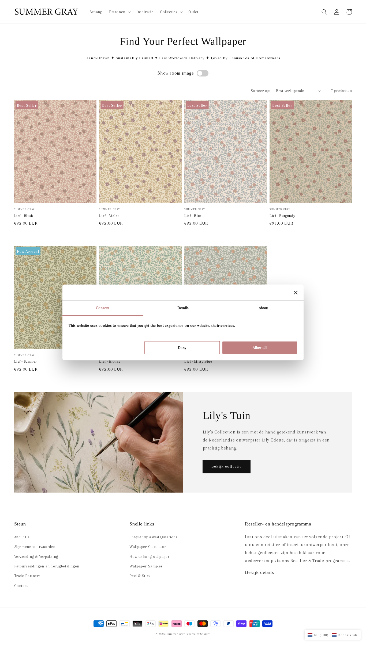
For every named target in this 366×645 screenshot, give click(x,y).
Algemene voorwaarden (35, 546)
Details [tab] (183, 308)
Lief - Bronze (109, 361)
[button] (324, 12)
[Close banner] (296, 292)
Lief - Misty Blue (198, 361)
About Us (22, 537)
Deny (182, 347)
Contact (21, 585)
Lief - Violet (109, 216)
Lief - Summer (25, 361)
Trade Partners (27, 576)
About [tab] (263, 308)
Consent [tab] (103, 308)
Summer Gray (176, 633)
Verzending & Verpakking (36, 556)
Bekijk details (259, 572)
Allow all (260, 347)
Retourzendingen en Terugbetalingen (46, 566)
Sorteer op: (260, 91)
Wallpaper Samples (146, 566)
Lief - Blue (193, 216)
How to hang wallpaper (149, 556)
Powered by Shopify (198, 633)
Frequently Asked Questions (153, 537)
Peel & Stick (140, 576)
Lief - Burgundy (282, 216)
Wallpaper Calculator (147, 546)
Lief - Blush (23, 216)
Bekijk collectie (226, 466)
